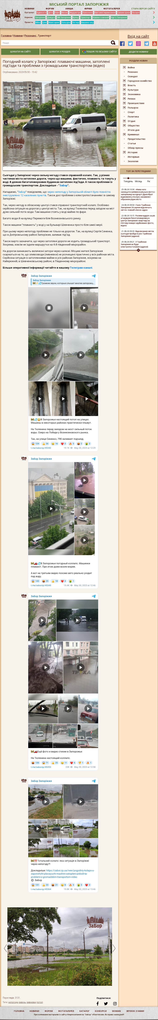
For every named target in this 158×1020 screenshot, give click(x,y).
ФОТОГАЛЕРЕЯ (111, 8)
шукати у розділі (59, 51)
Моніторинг (54, 22)
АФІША (69, 8)
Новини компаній (101, 17)
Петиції (75, 22)
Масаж (65, 12)
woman (116, 1011)
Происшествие (136, 103)
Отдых (131, 121)
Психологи (88, 12)
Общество (133, 125)
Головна (6, 35)
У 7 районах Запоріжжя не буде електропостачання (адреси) (134, 244)
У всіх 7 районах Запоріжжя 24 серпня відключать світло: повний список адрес (136, 207)
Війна (37, 22)
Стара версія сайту (143, 8)
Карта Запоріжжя (119, 17)
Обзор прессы (135, 147)
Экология (133, 161)
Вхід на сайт (138, 36)
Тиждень (128, 181)
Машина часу (87, 22)
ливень (22, 1002)
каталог (84, 1011)
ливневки (31, 1002)
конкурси (101, 1011)
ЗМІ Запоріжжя (64, 17)
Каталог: (30, 12)
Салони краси (123, 12)
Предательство (136, 138)
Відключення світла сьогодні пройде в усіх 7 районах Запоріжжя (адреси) (137, 233)
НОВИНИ (29, 8)
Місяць (138, 181)
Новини (18, 35)
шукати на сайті (20, 51)
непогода (13, 1002)
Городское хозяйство (140, 80)
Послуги (135, 12)
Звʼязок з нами (135, 1011)
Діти (50, 12)
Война (131, 67)
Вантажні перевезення (105, 12)
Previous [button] (5, 948)
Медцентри (75, 12)
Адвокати (41, 12)
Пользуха (66, 22)
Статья (132, 143)
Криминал (133, 134)
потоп (40, 1002)
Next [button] (114, 948)
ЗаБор (63, 185)
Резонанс (31, 35)
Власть (132, 85)
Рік (148, 181)
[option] (59, 948)
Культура (133, 89)
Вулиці (76, 17)
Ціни (44, 22)
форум (49, 1011)
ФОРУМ (50, 8)
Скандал (132, 76)
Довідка (51, 17)
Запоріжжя (40, 17)
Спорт (131, 112)
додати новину (138, 51)
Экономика (134, 94)
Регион (131, 98)
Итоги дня (133, 130)
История (132, 152)
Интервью (133, 156)
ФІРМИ (88, 8)
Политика (133, 116)
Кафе (57, 12)
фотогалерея (66, 1011)
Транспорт (86, 17)
